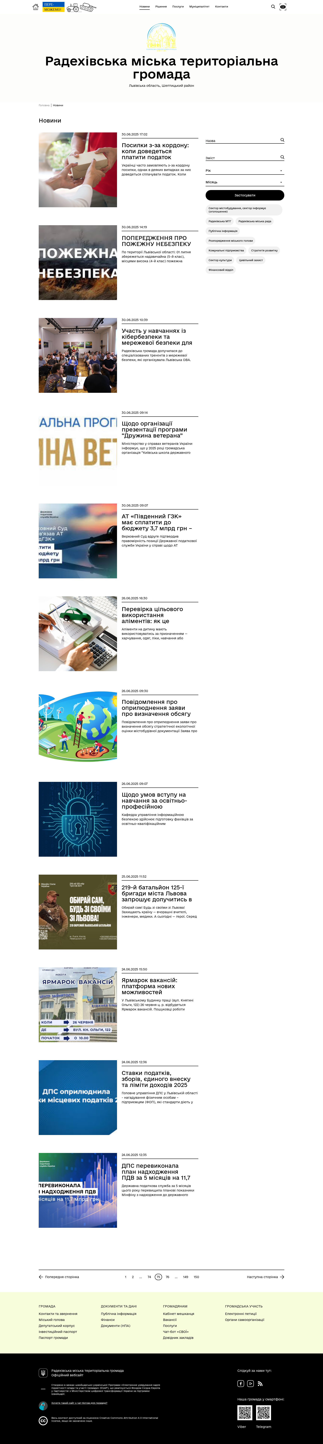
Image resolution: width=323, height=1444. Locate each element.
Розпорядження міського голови (231, 240)
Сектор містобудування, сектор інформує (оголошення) (237, 210)
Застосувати (245, 195)
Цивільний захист (251, 260)
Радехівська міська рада (255, 221)
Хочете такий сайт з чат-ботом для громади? (79, 1403)
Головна (44, 105)
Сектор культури (220, 260)
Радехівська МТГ (220, 221)
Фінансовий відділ (221, 269)
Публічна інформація (223, 231)
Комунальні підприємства (226, 250)
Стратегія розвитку (264, 250)
